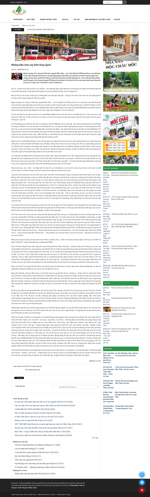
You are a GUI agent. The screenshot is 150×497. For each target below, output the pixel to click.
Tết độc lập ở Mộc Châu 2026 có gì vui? (124, 214)
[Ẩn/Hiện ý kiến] (53, 386)
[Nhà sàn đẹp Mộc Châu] (121, 51)
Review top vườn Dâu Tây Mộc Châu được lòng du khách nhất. (38, 428)
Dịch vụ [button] (65, 19)
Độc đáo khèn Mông (22, 456)
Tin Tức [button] (76, 19)
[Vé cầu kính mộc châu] (121, 139)
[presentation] (134, 29)
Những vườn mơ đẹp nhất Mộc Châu (28, 420)
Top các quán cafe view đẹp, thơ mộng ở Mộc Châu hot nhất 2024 (39, 405)
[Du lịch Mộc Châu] (19, 10)
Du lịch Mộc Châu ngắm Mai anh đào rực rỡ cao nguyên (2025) (38, 402)
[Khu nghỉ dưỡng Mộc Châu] (121, 81)
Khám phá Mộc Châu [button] (48, 19)
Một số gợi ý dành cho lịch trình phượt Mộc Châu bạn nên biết (38, 435)
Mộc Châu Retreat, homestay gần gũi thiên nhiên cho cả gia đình (126, 394)
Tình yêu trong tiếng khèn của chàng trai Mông (32, 445)
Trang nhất (18, 19)
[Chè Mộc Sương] (121, 102)
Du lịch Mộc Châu (30, 494)
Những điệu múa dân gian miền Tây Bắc (29, 474)
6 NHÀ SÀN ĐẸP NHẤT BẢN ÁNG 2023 (29, 409)
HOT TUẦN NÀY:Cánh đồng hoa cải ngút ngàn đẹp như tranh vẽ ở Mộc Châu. (43, 424)
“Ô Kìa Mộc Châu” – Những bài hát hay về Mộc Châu (34, 467)
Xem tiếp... (95, 438)
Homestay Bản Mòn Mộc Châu (121, 298)
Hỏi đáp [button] (117, 19)
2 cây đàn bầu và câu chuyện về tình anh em (31, 452)
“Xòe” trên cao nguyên (23, 460)
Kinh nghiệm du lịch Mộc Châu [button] (97, 19)
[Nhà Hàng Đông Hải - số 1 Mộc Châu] (56, 47)
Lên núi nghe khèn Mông (24, 449)
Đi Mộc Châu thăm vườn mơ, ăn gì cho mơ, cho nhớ (34, 417)
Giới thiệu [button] (31, 19)
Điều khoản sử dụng (64, 494)
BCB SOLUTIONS (50, 494)
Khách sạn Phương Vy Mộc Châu (122, 288)
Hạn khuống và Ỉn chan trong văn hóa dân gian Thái (34, 464)
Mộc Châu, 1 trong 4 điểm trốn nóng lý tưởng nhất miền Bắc (37, 432)
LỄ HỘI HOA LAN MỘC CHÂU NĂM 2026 (40, 29)
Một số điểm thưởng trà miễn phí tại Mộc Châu (32, 413)
